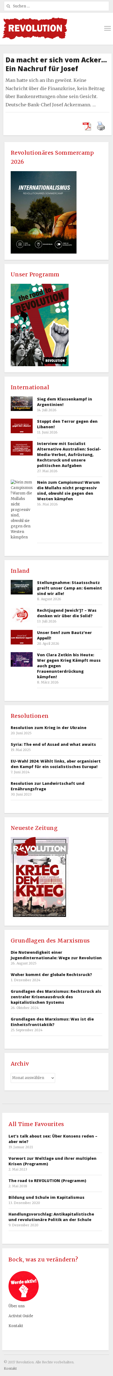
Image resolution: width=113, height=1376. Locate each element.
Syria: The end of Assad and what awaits (53, 744)
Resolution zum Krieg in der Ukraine (48, 727)
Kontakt (16, 1326)
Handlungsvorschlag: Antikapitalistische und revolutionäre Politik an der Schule (51, 1216)
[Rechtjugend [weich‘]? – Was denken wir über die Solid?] (22, 615)
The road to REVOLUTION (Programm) (47, 1180)
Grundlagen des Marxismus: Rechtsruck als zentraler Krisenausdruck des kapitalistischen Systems (56, 997)
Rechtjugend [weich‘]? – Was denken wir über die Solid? (67, 613)
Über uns (17, 1306)
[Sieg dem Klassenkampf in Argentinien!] (22, 403)
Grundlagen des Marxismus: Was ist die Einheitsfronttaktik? (52, 1021)
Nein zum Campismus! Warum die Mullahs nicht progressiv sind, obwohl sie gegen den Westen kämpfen (68, 490)
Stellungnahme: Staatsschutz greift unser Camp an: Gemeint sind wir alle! (69, 588)
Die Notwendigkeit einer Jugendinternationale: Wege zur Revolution (56, 955)
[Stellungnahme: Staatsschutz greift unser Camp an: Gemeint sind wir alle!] (22, 587)
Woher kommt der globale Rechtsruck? (51, 974)
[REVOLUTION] (34, 28)
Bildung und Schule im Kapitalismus (46, 1197)
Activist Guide (21, 1316)
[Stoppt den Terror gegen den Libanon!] (22, 426)
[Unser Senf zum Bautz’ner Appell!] (22, 637)
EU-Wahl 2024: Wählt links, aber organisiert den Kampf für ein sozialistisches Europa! (56, 763)
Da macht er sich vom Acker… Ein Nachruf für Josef (56, 64)
